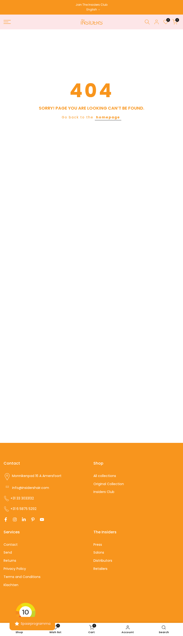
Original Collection (108, 484)
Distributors (102, 560)
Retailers (100, 568)
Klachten (11, 585)
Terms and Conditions (22, 576)
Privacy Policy (15, 568)
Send (8, 552)
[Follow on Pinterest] (33, 519)
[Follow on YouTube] (42, 519)
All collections (104, 475)
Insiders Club (103, 491)
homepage (108, 117)
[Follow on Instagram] (15, 519)
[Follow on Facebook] (6, 519)
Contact (11, 544)
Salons (98, 552)
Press (97, 544)
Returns (10, 560)
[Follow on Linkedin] (24, 519)
